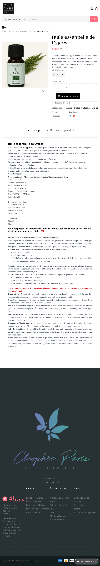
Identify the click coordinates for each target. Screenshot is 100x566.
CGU (52, 508)
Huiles (77, 108)
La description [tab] (35, 130)
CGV (52, 512)
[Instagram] (42, 482)
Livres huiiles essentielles (37, 508)
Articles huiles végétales (85, 512)
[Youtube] (53, 482)
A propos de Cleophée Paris (60, 499)
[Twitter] (47, 482)
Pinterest (74, 115)
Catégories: (57, 108)
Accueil (69, 108)
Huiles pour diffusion (36, 505)
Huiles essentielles (34, 497)
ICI (42, 231)
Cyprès (71, 55)
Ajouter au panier (69, 96)
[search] (94, 19)
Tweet (70, 115)
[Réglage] (91, 8)
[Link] (58, 482)
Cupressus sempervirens (58, 177)
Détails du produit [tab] (62, 130)
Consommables (33, 512)
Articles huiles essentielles (80, 507)
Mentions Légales (58, 516)
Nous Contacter (57, 519)
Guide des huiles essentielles (81, 499)
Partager (67, 115)
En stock (56, 112)
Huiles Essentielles (89, 108)
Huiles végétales (33, 501)
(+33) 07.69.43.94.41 (19, 498)
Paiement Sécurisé (58, 505)
